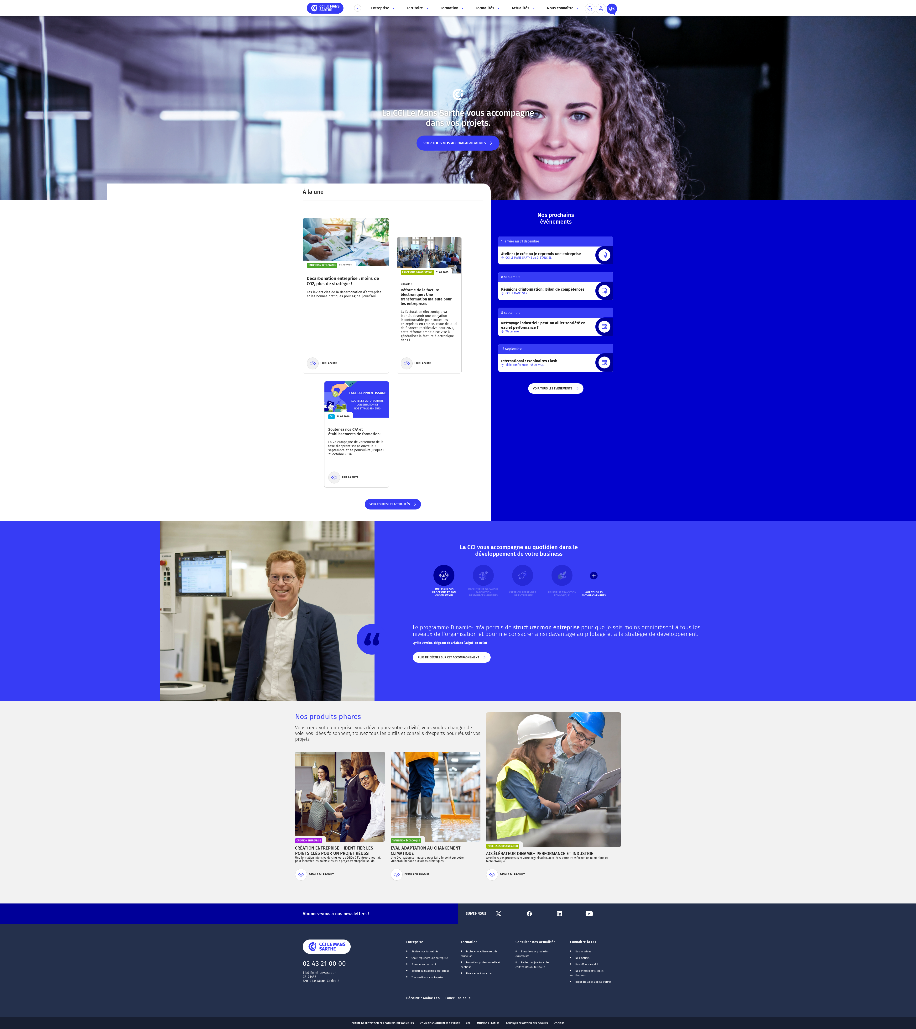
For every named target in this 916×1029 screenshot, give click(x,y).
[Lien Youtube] (598, 914)
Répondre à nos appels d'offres (593, 982)
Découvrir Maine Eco (423, 998)
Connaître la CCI (583, 942)
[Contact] (612, 9)
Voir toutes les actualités (389, 505)
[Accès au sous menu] (393, 8)
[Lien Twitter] (509, 914)
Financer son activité (423, 964)
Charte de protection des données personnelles (383, 1023)
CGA (468, 1023)
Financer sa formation (479, 973)
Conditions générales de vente (440, 1023)
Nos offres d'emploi (586, 964)
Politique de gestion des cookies (527, 1023)
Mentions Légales (488, 1023)
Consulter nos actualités (535, 942)
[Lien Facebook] (538, 914)
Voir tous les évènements (552, 390)
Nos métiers (582, 958)
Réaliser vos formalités (424, 951)
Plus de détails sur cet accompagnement (448, 659)
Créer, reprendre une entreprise (429, 958)
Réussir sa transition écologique (430, 971)
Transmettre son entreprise (427, 977)
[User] (601, 9)
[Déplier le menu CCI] (357, 8)
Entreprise (414, 942)
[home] (325, 7)
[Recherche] (590, 9)
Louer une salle (458, 998)
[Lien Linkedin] (568, 914)
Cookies (559, 1023)
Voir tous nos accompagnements (454, 146)
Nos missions (583, 951)
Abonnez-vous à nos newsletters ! (336, 913)
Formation (469, 942)
